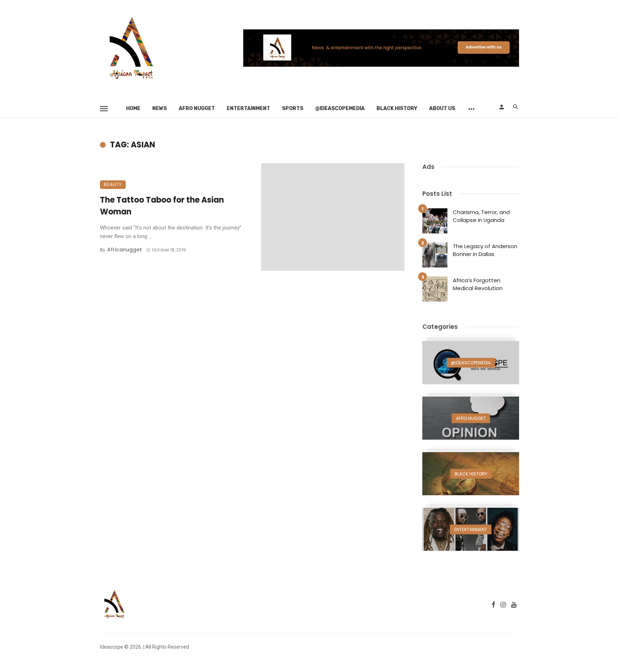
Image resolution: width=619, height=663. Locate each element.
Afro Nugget (197, 108)
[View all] (470, 362)
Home (133, 108)
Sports (292, 108)
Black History (396, 108)
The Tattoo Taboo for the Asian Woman (162, 205)
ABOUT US (442, 108)
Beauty (113, 184)
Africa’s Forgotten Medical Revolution (478, 284)
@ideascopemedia (340, 108)
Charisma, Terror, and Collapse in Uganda (481, 216)
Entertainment (248, 108)
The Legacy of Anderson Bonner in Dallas (485, 250)
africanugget (124, 249)
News (159, 108)
